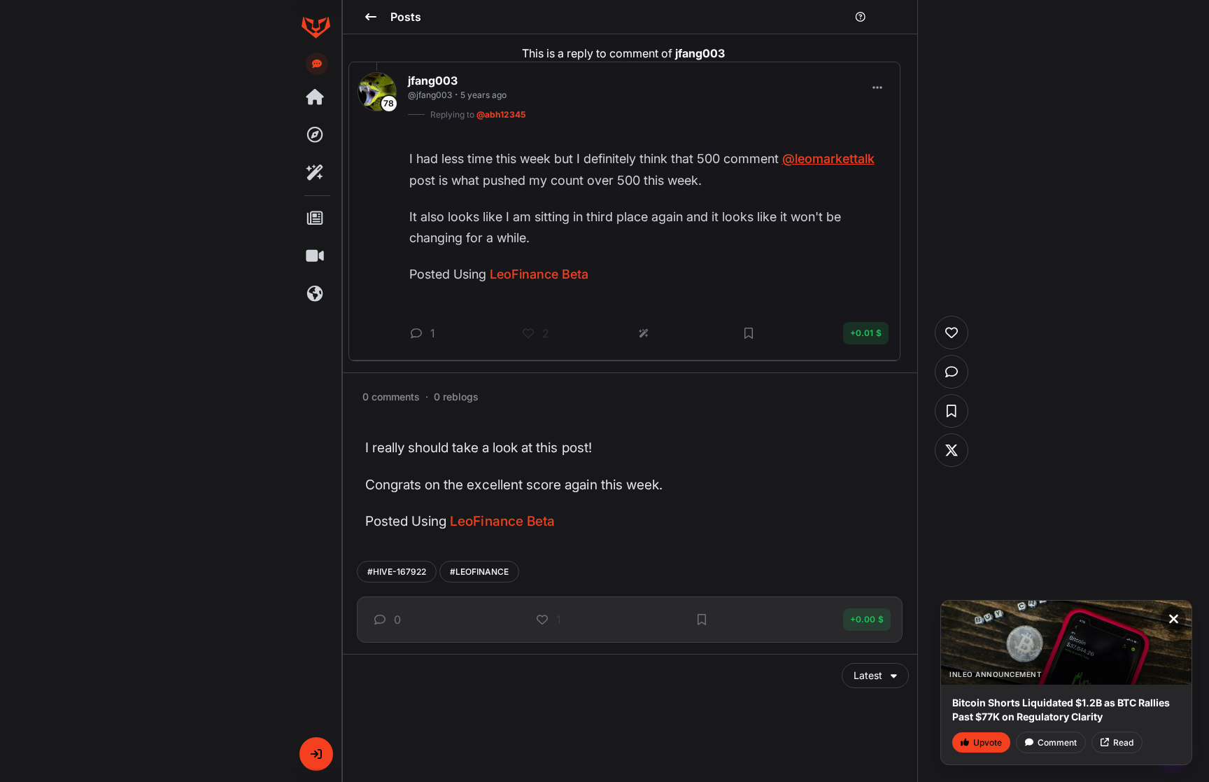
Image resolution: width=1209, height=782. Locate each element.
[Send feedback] (317, 64)
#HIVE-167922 (396, 571)
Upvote (987, 742)
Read (1123, 742)
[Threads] (315, 97)
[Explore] (315, 135)
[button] (316, 754)
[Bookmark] (702, 619)
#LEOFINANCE (479, 571)
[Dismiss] (1173, 618)
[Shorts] (315, 256)
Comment (1057, 742)
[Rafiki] (315, 173)
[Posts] (315, 218)
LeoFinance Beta (502, 521)
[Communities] (315, 294)
